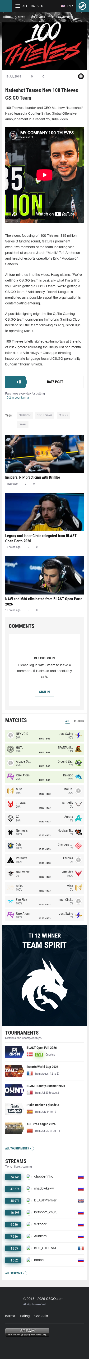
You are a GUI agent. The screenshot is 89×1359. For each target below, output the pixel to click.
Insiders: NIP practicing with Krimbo (32, 477)
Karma (10, 1316)
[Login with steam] (82, 6)
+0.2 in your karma (17, 397)
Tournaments (62, 17)
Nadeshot (25, 415)
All (67, 721)
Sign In (44, 692)
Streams (38, 17)
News (21, 17)
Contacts (41, 1316)
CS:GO (63, 415)
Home (7, 17)
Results (79, 721)
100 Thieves (44, 415)
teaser (22, 424)
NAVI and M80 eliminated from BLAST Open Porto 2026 (43, 601)
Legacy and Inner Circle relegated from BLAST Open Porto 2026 (41, 538)
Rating (25, 1316)
